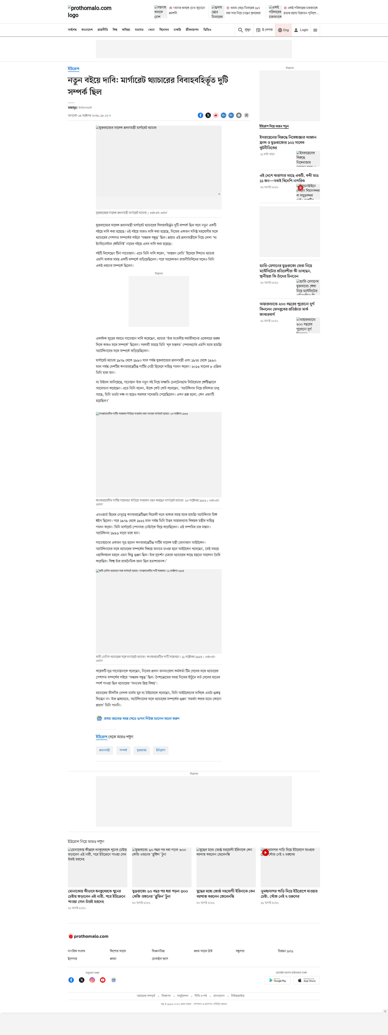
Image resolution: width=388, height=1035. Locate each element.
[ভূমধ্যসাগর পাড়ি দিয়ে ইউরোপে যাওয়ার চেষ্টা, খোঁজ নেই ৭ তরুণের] (290, 867)
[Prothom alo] (95, 11)
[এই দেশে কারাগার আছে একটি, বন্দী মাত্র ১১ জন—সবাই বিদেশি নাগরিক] (308, 192)
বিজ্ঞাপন (166, 996)
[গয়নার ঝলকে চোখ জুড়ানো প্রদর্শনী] (160, 11)
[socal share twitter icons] (209, 117)
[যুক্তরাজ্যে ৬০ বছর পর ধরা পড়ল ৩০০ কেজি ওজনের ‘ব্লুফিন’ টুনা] (162, 867)
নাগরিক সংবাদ (76, 951)
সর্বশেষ (72, 30)
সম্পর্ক (123, 750)
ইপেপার (72, 959)
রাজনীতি (103, 30)
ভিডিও (207, 30)
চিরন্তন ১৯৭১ (285, 951)
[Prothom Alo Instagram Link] (94, 981)
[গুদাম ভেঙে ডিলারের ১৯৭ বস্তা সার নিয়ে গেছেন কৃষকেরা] (218, 11)
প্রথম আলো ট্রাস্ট (203, 951)
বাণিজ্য (126, 30)
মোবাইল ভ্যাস (160, 959)
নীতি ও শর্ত (201, 996)
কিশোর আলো (118, 951)
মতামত (139, 30)
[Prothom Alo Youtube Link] (104, 981)
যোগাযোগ (219, 996)
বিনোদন (164, 30)
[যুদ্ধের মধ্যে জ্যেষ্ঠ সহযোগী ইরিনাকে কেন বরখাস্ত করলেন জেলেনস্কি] (226, 867)
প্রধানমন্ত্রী (104, 750)
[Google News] (113, 980)
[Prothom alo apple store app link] (306, 981)
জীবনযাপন (192, 30)
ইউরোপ (73, 69)
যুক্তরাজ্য (142, 750)
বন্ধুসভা (240, 951)
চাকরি (177, 30)
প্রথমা (113, 959)
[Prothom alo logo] (88, 937)
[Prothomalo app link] (277, 981)
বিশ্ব (115, 30)
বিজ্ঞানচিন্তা (158, 951)
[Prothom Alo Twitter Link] (83, 981)
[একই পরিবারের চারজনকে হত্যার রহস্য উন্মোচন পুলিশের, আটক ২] (275, 11)
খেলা (151, 30)
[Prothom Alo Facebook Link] (73, 981)
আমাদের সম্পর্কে (146, 996)
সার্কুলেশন (182, 996)
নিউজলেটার (238, 996)
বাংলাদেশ (87, 30)
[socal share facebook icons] (201, 117)
